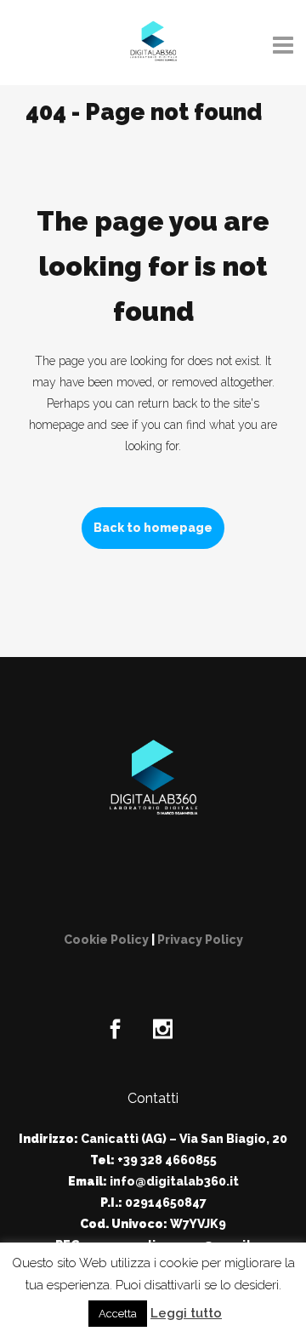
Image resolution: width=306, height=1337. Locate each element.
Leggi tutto (186, 1313)
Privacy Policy (200, 939)
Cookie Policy (106, 939)
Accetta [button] (118, 1313)
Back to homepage (153, 527)
